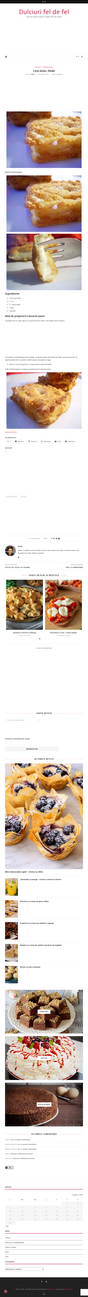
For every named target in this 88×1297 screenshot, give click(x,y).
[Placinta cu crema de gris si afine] (11, 909)
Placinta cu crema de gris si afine (34, 901)
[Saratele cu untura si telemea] (24, 605)
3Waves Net (51, 1289)
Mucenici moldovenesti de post (22, 1154)
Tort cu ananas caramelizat (20, 1140)
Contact (8, 1238)
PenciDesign (68, 1289)
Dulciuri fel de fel (44, 12)
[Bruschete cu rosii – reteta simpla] (63, 605)
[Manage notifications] (5, 1291)
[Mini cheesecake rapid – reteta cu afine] (44, 816)
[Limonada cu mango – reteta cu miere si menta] (11, 887)
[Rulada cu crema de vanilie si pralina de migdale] (11, 952)
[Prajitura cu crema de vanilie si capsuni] (11, 930)
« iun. (7, 1226)
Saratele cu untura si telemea (24, 633)
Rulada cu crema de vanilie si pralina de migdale (41, 945)
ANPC (7, 1252)
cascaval (24, 496)
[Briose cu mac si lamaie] (11, 974)
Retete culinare (48, 67)
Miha (33, 74)
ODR (6, 1257)
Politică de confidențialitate (14, 1242)
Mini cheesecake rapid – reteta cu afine (24, 871)
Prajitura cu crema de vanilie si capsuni (37, 923)
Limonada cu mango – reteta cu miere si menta (40, 879)
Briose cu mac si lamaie (30, 967)
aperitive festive (11, 496)
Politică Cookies (10, 1247)
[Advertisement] (44, 37)
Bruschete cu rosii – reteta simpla (63, 633)
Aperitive (38, 67)
